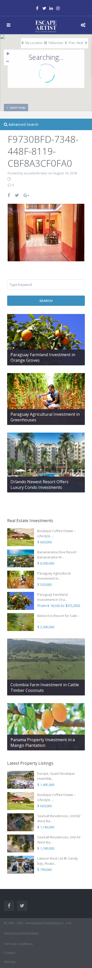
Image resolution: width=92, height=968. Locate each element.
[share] (9, 195)
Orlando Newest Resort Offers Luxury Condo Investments (39, 484)
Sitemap (10, 962)
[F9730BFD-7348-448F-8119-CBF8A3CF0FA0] (46, 232)
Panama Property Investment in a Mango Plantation (42, 742)
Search (46, 300)
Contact (9, 953)
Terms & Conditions (18, 944)
